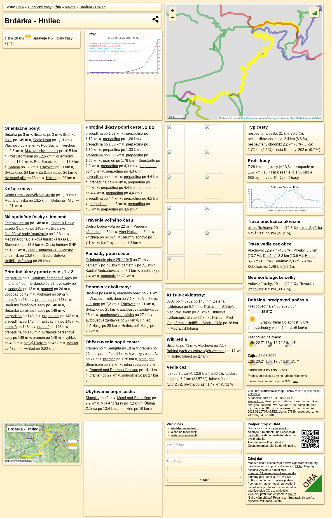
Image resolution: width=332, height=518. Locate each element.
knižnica (92, 237)
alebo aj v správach (184, 435)
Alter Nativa (128, 232)
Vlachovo (12, 145)
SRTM (292, 494)
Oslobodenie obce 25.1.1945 (109, 260)
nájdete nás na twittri (184, 428)
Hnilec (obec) (181, 356)
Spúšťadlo (146, 160)
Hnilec (51, 178)
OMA (20, 7)
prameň (14, 283)
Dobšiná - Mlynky (65, 200)
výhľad (70, 338)
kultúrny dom (111, 243)
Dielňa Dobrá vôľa (100, 226)
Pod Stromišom (20, 156)
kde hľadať (175, 445)
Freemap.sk (273, 118)
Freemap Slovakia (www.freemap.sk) (272, 473)
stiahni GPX (256, 401)
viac (295, 381)
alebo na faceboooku (184, 432)
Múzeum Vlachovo (132, 237)
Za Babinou (48, 172)
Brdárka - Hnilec (92, 7)
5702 (189, 301)
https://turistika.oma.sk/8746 (305, 118)
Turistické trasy (39, 7)
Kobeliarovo (257, 266)
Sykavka (11, 172)
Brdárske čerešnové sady (51, 278)
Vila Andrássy (112, 403)
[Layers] (314, 12)
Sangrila (114, 348)
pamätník (93, 265)
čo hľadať (174, 462)
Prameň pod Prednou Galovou (113, 370)
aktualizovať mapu (273, 391)
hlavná (70, 7)
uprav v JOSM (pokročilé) (303, 391)
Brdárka (11, 134)
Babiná (14, 167)
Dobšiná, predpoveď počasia (278, 300)
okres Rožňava (260, 228)
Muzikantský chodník (41, 151)
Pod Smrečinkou (47, 162)
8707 (171, 301)
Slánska (92, 398)
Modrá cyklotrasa (184, 328)
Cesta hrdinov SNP (61, 245)
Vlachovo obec (129, 293)
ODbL (298, 466)
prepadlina (13, 278)
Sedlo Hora (42, 140)
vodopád (15, 289)
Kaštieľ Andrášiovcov (102, 271)
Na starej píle (15, 178)
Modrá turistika (16, 200)
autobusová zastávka (137, 309)
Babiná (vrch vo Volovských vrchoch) (196, 351)
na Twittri (254, 435)
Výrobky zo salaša (143, 354)
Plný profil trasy (286, 178)
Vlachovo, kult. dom (105, 299)
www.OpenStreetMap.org (301, 463)
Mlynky (299, 250)
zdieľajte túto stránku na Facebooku (271, 432)
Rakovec (47, 167)
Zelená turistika (17, 223)
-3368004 (254, 394)
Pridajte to (279, 497)
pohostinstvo (132, 375)
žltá (58, 7)
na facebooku (279, 428)
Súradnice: (255, 398)
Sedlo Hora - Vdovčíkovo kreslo (30, 195)
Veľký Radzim (35, 343)
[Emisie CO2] (124, 73)
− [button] (172, 17)
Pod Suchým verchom (58, 145)
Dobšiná (269, 256)
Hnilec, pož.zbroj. (135, 326)
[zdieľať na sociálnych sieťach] (156, 19)
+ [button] (172, 10)
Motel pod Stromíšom (134, 398)
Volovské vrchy (260, 284)
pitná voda (132, 364)
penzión (126, 409)
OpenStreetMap (249, 118)
